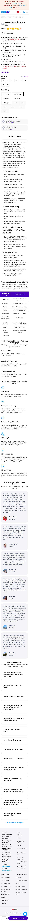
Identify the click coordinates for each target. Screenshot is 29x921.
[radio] (3, 80)
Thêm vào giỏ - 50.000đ (18, 918)
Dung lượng (5, 90)
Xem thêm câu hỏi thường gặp (14, 822)
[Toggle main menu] (27, 12)
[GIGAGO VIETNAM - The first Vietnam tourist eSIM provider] (5, 12)
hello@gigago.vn (7, 870)
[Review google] (11, 28)
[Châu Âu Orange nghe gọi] (14, 121)
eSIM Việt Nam (17, 3)
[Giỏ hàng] (24, 12)
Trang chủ (3, 17)
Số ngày (4, 76)
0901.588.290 (6, 866)
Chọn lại (25, 76)
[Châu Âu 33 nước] (14, 128)
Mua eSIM (10, 17)
